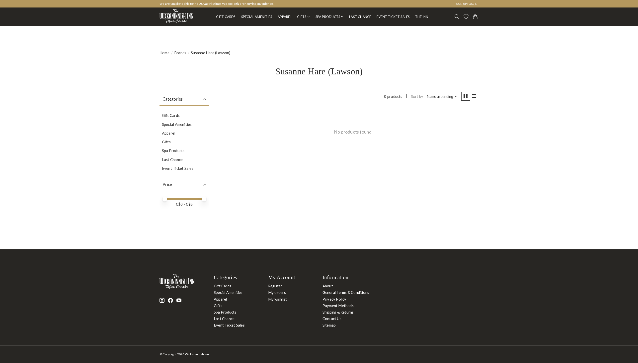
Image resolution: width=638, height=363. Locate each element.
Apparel (285, 17)
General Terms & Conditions (345, 292)
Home (164, 53)
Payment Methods (338, 306)
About (327, 286)
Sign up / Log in (467, 3)
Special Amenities (256, 17)
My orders (277, 292)
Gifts (166, 142)
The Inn (421, 17)
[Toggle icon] (457, 16)
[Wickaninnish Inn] (176, 16)
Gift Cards (226, 17)
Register (275, 286)
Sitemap (329, 325)
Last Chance (360, 17)
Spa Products (173, 150)
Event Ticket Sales (393, 17)
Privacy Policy (334, 299)
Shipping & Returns (338, 312)
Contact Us (331, 319)
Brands (180, 53)
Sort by (417, 96)
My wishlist (277, 299)
